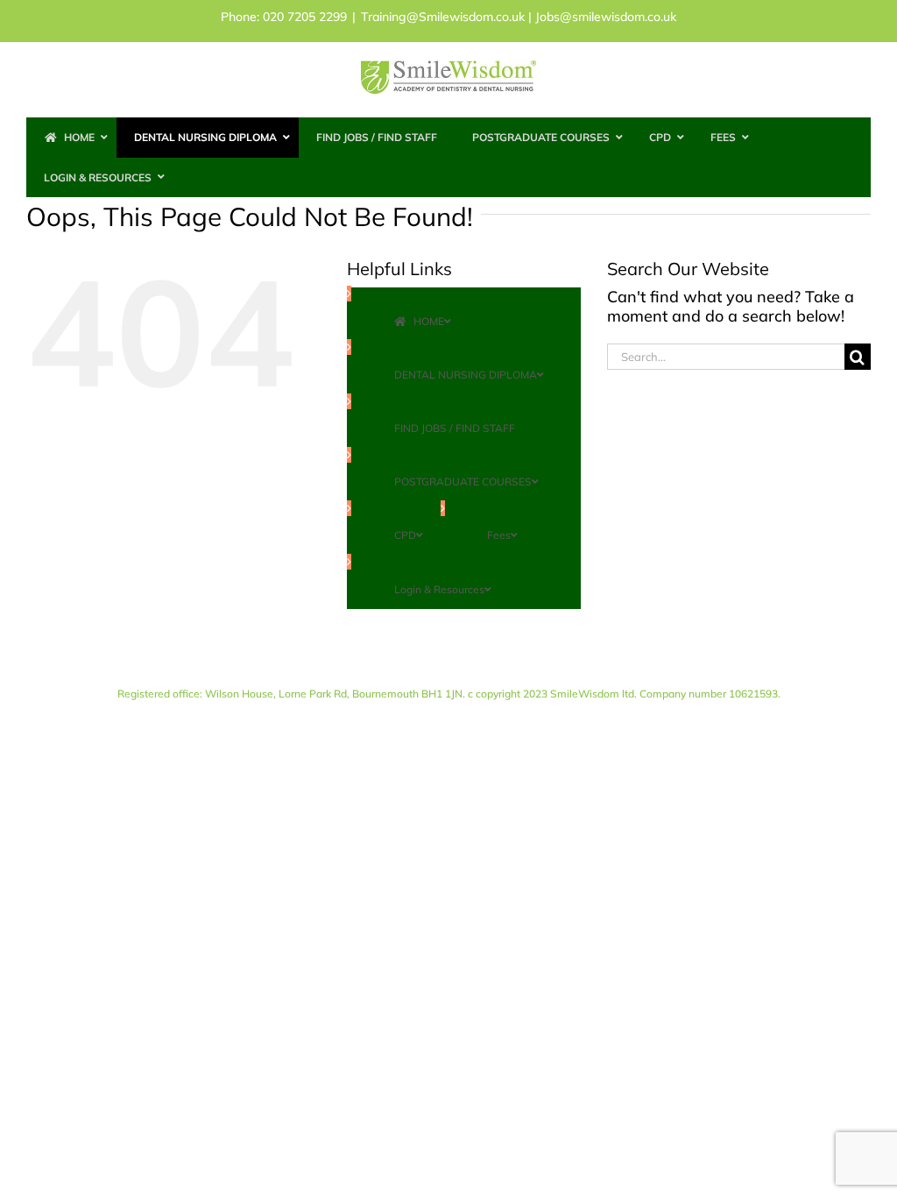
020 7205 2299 (305, 17)
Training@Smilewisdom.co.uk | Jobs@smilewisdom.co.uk (518, 17)
